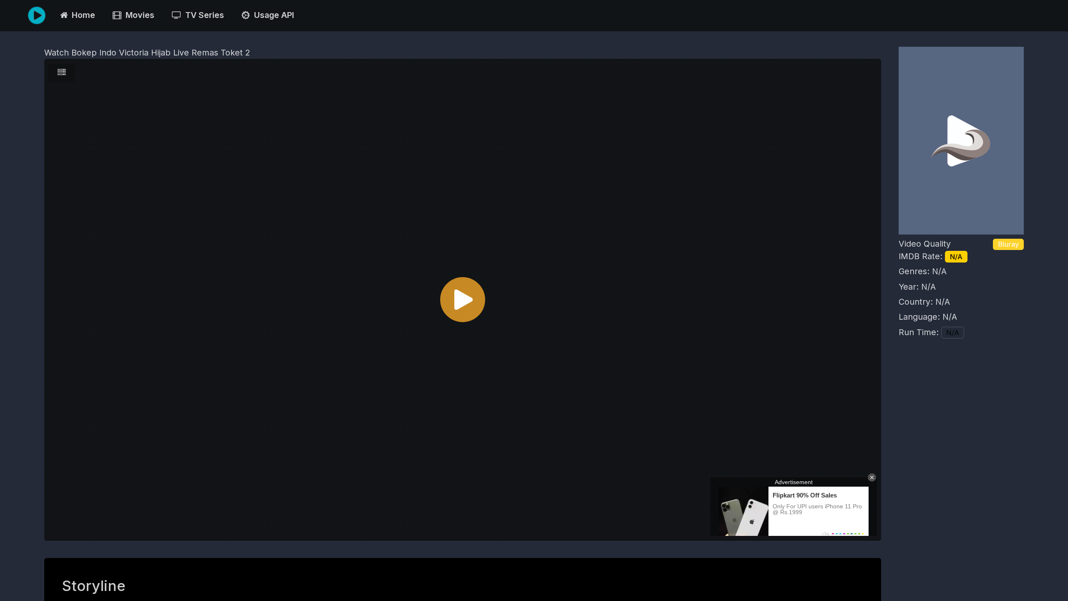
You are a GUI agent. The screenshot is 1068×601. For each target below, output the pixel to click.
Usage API (272, 15)
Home (81, 15)
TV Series (202, 15)
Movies (137, 15)
